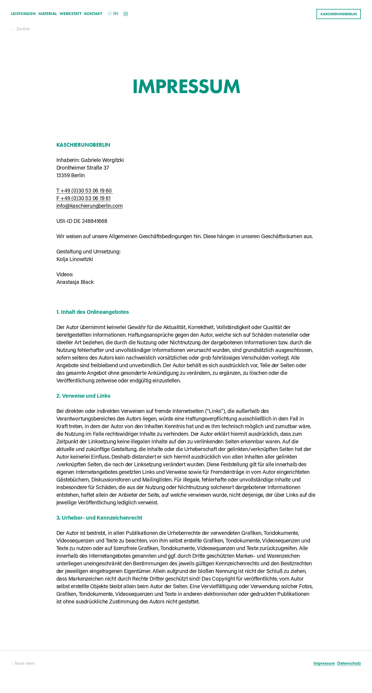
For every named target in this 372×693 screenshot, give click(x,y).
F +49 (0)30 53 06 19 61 (83, 198)
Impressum (324, 664)
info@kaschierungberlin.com (89, 206)
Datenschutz (349, 664)
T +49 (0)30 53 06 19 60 (84, 191)
